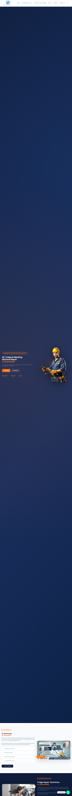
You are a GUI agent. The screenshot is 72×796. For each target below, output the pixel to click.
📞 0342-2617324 (6, 370)
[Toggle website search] (67, 3)
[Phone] (68, 792)
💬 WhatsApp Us (15, 370)
